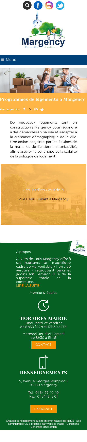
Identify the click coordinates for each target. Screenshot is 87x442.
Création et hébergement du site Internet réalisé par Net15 (40, 420)
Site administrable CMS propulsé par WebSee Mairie (44, 422)
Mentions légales (43, 293)
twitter (30, 109)
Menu (11, 60)
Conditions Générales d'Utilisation (55, 425)
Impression (42, 108)
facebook (24, 109)
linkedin (36, 109)
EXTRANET (43, 409)
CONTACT (43, 345)
